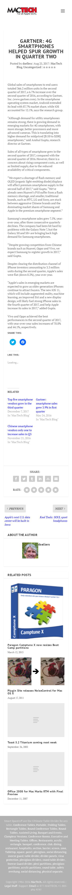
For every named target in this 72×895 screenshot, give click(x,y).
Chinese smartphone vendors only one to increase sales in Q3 (20, 430)
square (21, 852)
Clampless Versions (15, 836)
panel (29, 852)
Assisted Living (28, 832)
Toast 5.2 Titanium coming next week (32, 742)
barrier (46, 848)
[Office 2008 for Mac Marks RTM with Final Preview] (36, 769)
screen (55, 848)
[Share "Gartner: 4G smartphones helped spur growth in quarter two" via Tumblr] (32, 479)
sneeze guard (15, 856)
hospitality (25, 848)
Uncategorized (32, 67)
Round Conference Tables (42, 828)
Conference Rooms (39, 836)
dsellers (27, 63)
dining (57, 844)
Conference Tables (24, 825)
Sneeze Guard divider (20, 864)
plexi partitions (42, 864)
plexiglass (39, 852)
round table (49, 867)
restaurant (11, 848)
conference (39, 844)
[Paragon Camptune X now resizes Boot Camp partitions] (36, 611)
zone (63, 848)
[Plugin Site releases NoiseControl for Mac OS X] (36, 671)
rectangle (15, 844)
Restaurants (46, 840)
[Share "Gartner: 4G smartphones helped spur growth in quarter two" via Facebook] (16, 479)
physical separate (52, 871)
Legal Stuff (11, 886)
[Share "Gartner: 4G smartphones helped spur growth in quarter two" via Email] (56, 479)
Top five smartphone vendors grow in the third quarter (20, 403)
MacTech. (36, 882)
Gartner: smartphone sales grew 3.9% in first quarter (46, 405)
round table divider (54, 860)
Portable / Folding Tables (50, 825)
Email (32, 886)
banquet (27, 844)
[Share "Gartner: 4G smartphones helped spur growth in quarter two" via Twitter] (24, 479)
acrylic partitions (31, 867)
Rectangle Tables (16, 828)
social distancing (56, 852)
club (50, 844)
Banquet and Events (50, 832)
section (37, 848)
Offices (33, 840)
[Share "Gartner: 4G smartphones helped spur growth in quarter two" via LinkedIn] (40, 479)
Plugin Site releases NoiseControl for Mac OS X (35, 692)
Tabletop (10, 852)
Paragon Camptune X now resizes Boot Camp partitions (33, 646)
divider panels (48, 856)
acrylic (58, 840)
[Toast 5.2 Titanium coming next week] (36, 720)
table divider (32, 856)
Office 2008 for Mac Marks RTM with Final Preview (35, 793)
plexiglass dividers (30, 860)
